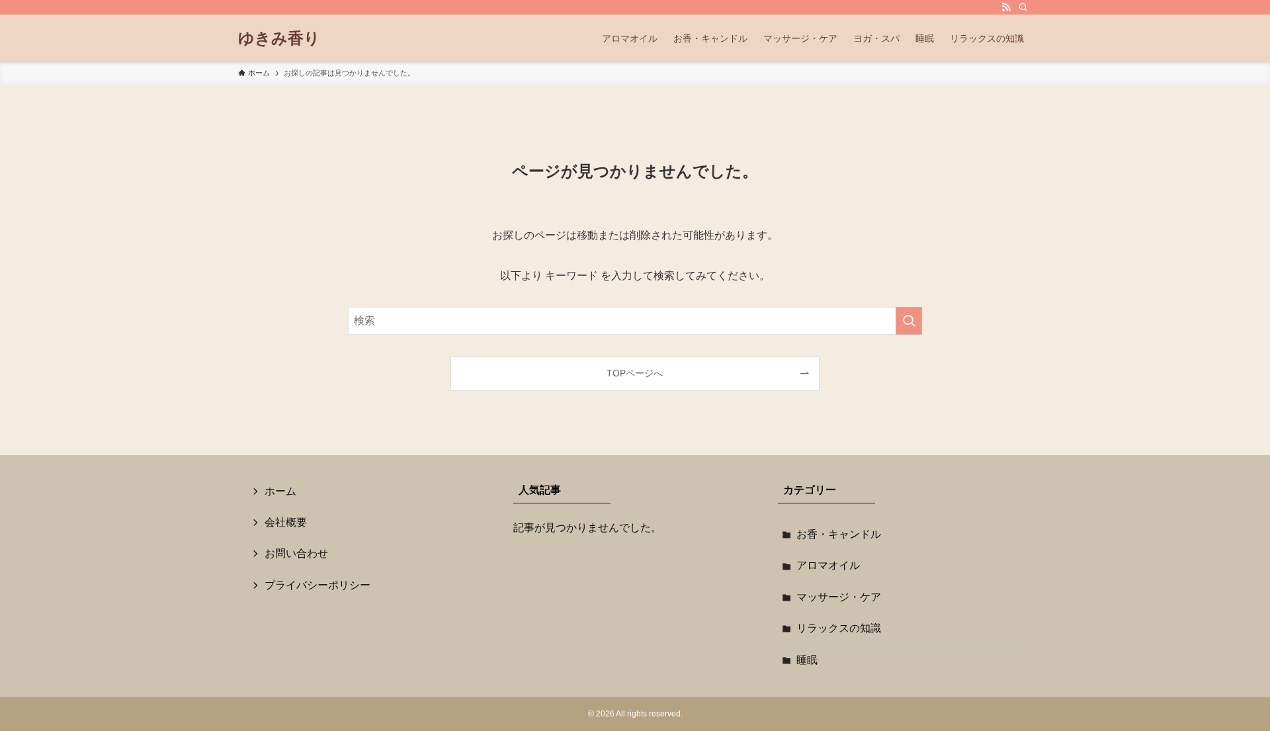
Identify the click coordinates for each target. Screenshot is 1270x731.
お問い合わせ (296, 553)
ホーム (280, 491)
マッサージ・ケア (838, 597)
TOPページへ (635, 373)
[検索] (1023, 7)
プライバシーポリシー (317, 585)
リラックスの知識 (838, 628)
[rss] (1006, 7)
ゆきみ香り (279, 38)
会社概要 (286, 522)
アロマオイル (828, 565)
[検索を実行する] (909, 321)
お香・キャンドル (838, 534)
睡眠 (807, 660)
